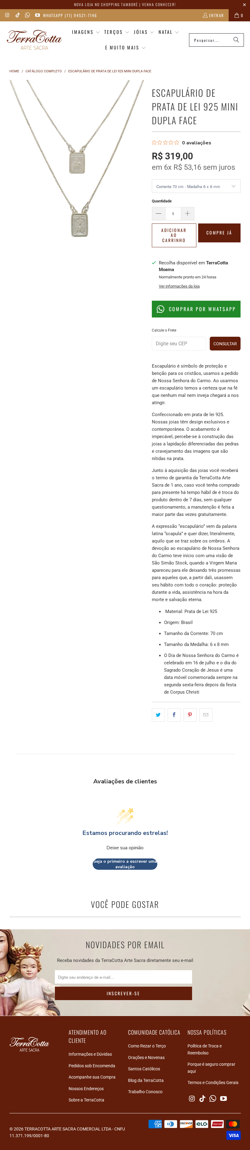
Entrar (216, 15)
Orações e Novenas (146, 1057)
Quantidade (162, 201)
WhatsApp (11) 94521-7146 (70, 15)
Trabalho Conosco (145, 1091)
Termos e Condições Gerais (213, 1082)
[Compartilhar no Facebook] (174, 715)
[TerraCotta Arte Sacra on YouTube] (37, 15)
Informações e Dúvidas (90, 1054)
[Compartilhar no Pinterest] (190, 715)
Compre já (219, 232)
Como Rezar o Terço (147, 1045)
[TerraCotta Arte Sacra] (34, 40)
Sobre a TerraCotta (86, 1099)
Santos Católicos (144, 1068)
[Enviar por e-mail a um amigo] (205, 715)
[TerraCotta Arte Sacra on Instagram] (7, 15)
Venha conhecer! (159, 4)
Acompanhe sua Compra (92, 1077)
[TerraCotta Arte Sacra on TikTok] (17, 15)
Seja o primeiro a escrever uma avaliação (125, 864)
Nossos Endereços (86, 1088)
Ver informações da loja (179, 286)
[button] (86, 32)
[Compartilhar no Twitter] (158, 715)
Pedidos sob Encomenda (92, 1065)
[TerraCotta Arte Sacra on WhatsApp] (27, 15)
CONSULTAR (225, 343)
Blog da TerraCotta (146, 1080)
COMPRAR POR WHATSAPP (201, 309)
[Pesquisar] (236, 40)
